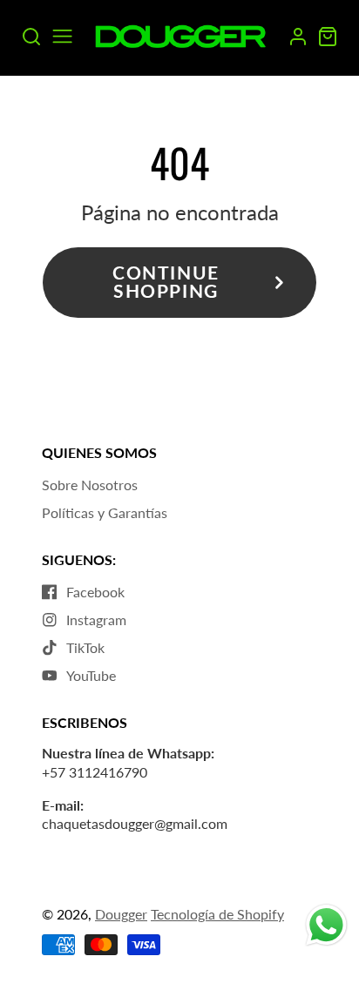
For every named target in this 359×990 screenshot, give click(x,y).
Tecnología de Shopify (217, 914)
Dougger (121, 914)
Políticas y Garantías (104, 512)
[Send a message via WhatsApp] (326, 925)
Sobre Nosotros (90, 484)
